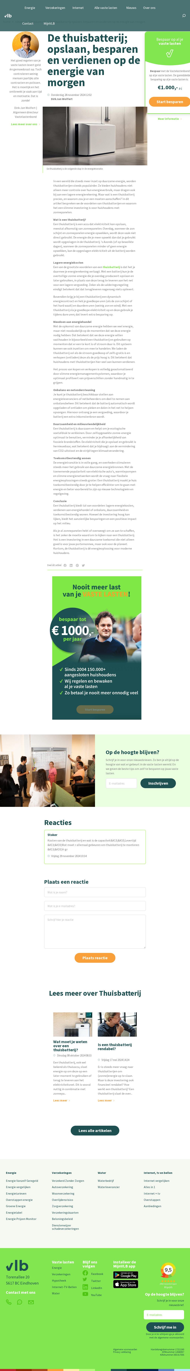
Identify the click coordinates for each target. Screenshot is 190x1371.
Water (102, 1172)
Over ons (149, 8)
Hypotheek (59, 1280)
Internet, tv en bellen (158, 1172)
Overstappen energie (19, 1200)
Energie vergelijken (18, 1187)
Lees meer (60, 1100)
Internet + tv (152, 1193)
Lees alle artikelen (95, 1130)
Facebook (97, 1274)
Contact (27, 24)
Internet (78, 8)
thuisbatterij (111, 267)
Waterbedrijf (106, 1181)
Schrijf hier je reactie (55, 917)
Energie (29, 8)
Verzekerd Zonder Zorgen (68, 1181)
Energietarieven (16, 1193)
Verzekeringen (55, 8)
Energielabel (14, 1212)
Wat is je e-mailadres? (56, 903)
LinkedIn (96, 1288)
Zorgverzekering (62, 1206)
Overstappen (152, 1200)
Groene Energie (16, 1206)
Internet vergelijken (156, 1181)
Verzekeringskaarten (65, 1212)
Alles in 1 (149, 1187)
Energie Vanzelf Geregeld (22, 1181)
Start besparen (95, 709)
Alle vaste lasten (105, 8)
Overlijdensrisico (62, 1200)
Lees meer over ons (24, 124)
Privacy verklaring (122, 1351)
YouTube (96, 1295)
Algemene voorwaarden (125, 1349)
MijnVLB (49, 24)
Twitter (96, 1281)
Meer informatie (168, 119)
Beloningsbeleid (62, 1219)
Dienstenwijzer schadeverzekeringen (65, 1226)
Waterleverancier (109, 1187)
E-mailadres (114, 780)
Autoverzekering (62, 1187)
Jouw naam (51, 889)
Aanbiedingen (152, 1206)
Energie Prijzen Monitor (21, 1219)
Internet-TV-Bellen (64, 1287)
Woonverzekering (63, 1193)
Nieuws (131, 8)
